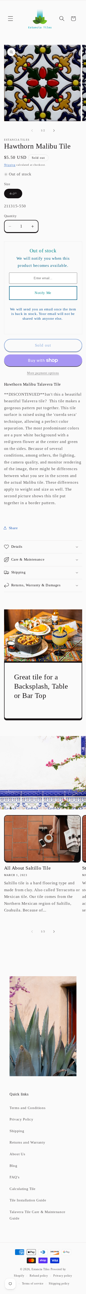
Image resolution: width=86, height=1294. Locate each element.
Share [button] (13, 528)
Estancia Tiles (41, 1269)
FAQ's (14, 1177)
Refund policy (39, 1275)
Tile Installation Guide (28, 1200)
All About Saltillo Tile (27, 868)
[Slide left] (32, 130)
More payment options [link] (43, 373)
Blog (13, 1166)
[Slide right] (54, 130)
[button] (10, 18)
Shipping (10, 164)
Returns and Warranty (27, 1142)
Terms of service (32, 1283)
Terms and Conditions (27, 1108)
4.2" (16, 194)
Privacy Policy (21, 1119)
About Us (17, 1154)
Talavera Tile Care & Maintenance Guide (37, 1215)
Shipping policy (59, 1283)
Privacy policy (62, 1275)
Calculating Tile (23, 1189)
